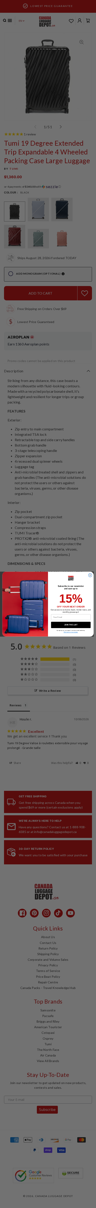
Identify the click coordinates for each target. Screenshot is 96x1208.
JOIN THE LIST (70, 625)
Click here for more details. (71, 632)
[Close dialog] (90, 575)
